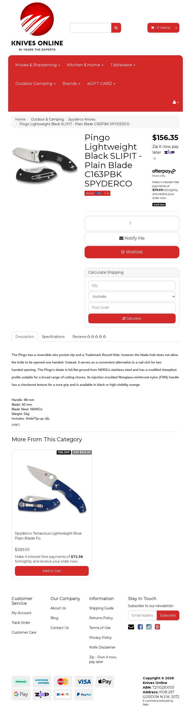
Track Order (21, 623)
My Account (21, 613)
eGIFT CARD (100, 83)
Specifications (53, 337)
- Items (162, 28)
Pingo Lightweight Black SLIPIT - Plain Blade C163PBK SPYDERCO (75, 124)
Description (24, 337)
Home (20, 119)
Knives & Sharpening (36, 64)
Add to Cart (52, 571)
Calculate (133, 318)
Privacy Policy (100, 637)
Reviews (79, 337)
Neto (146, 704)
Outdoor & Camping (47, 119)
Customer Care (24, 632)
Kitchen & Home (84, 64)
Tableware (121, 64)
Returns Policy (101, 618)
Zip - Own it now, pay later (103, 659)
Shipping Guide (101, 608)
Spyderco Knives (81, 119)
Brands (70, 83)
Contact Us (60, 628)
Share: (90, 193)
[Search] (116, 28)
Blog (54, 618)
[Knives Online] (37, 25)
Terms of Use (100, 628)
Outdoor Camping (34, 83)
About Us (58, 608)
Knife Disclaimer (102, 647)
